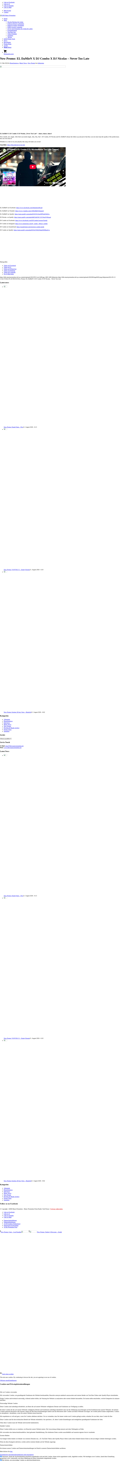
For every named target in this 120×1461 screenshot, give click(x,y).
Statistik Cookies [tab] (5, 1426)
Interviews (7, 723)
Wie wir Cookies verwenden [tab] (8, 1392)
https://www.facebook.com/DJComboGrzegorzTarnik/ (31, 220)
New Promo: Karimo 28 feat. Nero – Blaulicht (17, 712)
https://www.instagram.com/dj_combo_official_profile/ (31, 223)
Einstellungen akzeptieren (7, 1454)
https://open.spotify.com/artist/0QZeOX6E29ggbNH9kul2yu (32, 230)
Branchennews (14, 63)
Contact (6, 12)
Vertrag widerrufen (56, 1209)
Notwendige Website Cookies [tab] (9, 1403)
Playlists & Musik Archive (11, 728)
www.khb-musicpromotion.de (12, 747)
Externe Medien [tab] (4, 1435)
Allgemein (7, 719)
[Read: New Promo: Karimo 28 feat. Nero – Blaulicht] (5, 572)
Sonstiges (6, 731)
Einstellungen (13, 1380)
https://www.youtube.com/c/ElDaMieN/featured (29, 211)
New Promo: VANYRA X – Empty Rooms (17, 569)
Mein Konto (7, 10)
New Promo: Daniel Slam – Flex (13, 427)
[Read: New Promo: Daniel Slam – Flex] (5, 287)
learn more (5, 1380)
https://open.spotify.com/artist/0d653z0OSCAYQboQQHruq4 (32, 217)
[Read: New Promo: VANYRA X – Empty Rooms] (5, 429)
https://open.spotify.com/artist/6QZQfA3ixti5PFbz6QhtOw (32, 214)
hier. (11, 1451)
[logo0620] (7, 15)
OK (1, 1380)
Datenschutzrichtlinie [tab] (6, 1445)
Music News (23, 63)
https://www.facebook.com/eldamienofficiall (29, 207)
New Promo (31, 63)
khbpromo (41, 63)
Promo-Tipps (7, 729)
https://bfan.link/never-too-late (16, 145)
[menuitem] (62, 10)
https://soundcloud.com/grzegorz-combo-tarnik (30, 227)
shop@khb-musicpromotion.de (14, 746)
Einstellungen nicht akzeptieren (24, 1454)
